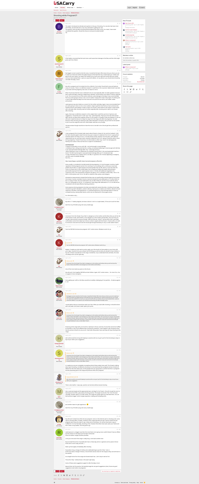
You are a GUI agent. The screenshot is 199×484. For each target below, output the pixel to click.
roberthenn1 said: (70, 293)
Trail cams (128, 47)
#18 (119, 401)
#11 (119, 277)
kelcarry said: (69, 261)
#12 (119, 290)
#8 (119, 226)
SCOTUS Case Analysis (131, 29)
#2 (119, 55)
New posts (56, 10)
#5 (119, 130)
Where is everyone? (130, 40)
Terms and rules (124, 482)
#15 (119, 350)
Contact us (117, 482)
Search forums (63, 10)
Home (56, 7)
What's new (70, 7)
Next (61, 20)
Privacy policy (132, 482)
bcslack (56, 17)
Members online (128, 55)
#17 (119, 388)
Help (138, 482)
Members (79, 7)
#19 (119, 416)
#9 (119, 239)
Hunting (127, 51)
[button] (74, 7)
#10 (119, 258)
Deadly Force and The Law (131, 38)
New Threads (127, 21)
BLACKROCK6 (141, 82)
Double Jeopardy (129, 35)
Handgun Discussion (130, 27)
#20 (119, 429)
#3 (119, 70)
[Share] (118, 23)
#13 (119, 309)
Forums (62, 7)
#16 (119, 374)
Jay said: (68, 242)
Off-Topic (127, 44)
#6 (119, 199)
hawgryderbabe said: (71, 377)
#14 (119, 335)
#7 (119, 213)
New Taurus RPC (129, 23)
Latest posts (126, 64)
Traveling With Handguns (131, 32)
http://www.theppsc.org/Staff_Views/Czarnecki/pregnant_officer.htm (83, 161)
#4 (119, 83)
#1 (119, 23)
